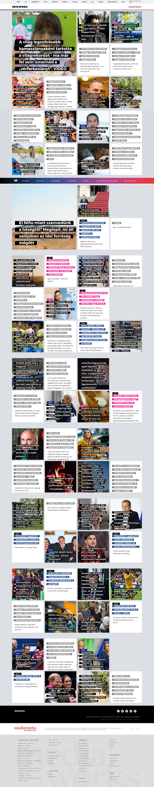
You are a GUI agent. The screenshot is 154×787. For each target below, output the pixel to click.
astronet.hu (83, 743)
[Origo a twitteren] (122, 711)
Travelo (74, 2)
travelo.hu (82, 761)
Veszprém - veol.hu (55, 742)
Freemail (65, 2)
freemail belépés (135, 7)
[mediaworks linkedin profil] (137, 729)
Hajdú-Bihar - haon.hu (25, 763)
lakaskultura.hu (84, 748)
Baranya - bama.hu (24, 746)
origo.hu (51, 763)
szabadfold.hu (53, 758)
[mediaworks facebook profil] (132, 729)
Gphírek (84, 2)
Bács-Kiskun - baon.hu (25, 743)
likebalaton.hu (83, 753)
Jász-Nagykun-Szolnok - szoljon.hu (30, 768)
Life (26, 2)
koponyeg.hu (113, 761)
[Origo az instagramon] (126, 711)
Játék (122, 2)
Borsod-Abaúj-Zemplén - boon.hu (29, 751)
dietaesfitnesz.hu (84, 763)
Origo (18, 2)
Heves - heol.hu (23, 766)
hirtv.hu (51, 761)
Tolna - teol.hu (23, 780)
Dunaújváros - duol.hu (25, 756)
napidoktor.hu (83, 756)
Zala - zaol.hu (53, 745)
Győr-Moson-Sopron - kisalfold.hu (29, 761)
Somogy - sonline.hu (25, 775)
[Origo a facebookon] (118, 711)
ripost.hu (112, 740)
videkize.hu (83, 768)
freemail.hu (113, 758)
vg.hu (50, 774)
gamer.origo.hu (84, 751)
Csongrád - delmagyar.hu (26, 753)
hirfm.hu (112, 779)
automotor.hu (83, 746)
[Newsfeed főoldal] (19, 711)
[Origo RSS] (135, 711)
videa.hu (112, 763)
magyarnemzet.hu (55, 756)
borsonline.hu (83, 781)
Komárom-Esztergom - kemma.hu (29, 771)
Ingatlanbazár (112, 2)
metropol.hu (113, 742)
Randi (101, 2)
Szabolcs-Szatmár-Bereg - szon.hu (29, 778)
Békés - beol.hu (23, 748)
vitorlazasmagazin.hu (86, 766)
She (92, 2)
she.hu (111, 747)
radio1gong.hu (114, 776)
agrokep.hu (52, 776)
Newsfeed (55, 2)
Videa (45, 2)
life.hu (111, 745)
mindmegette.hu (84, 758)
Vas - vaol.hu (53, 740)
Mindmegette (35, 2)
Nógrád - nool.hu (24, 773)
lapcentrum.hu (114, 766)
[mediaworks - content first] (25, 728)
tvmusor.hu (82, 771)
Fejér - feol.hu (23, 758)
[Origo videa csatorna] (131, 711)
